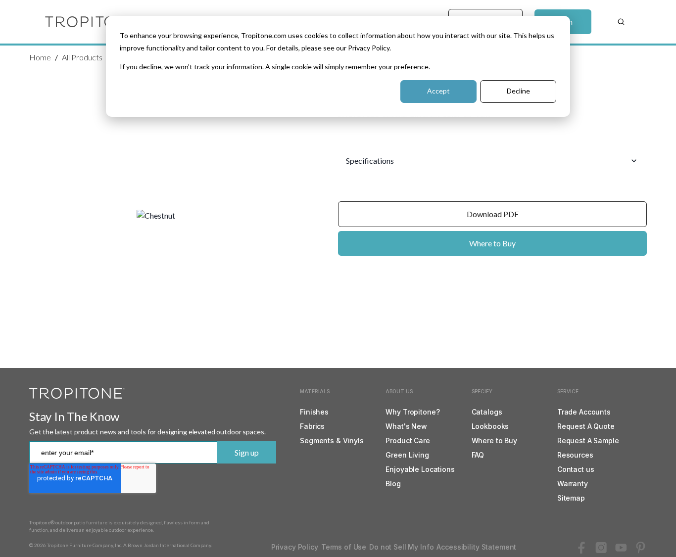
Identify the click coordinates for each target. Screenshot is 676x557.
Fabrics (312, 426)
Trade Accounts (584, 412)
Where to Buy (492, 243)
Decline (518, 91)
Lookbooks (490, 426)
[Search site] (621, 22)
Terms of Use (343, 547)
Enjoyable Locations (420, 469)
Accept (438, 91)
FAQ (478, 455)
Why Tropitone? (412, 412)
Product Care (408, 440)
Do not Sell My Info (401, 547)
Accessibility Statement (476, 547)
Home (40, 57)
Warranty (572, 483)
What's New (406, 426)
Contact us (575, 469)
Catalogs (487, 412)
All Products (82, 57)
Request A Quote (586, 426)
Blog (393, 483)
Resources (575, 455)
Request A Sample (588, 440)
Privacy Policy (294, 547)
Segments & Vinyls (332, 440)
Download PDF (493, 214)
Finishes (314, 412)
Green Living (407, 455)
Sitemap (571, 498)
